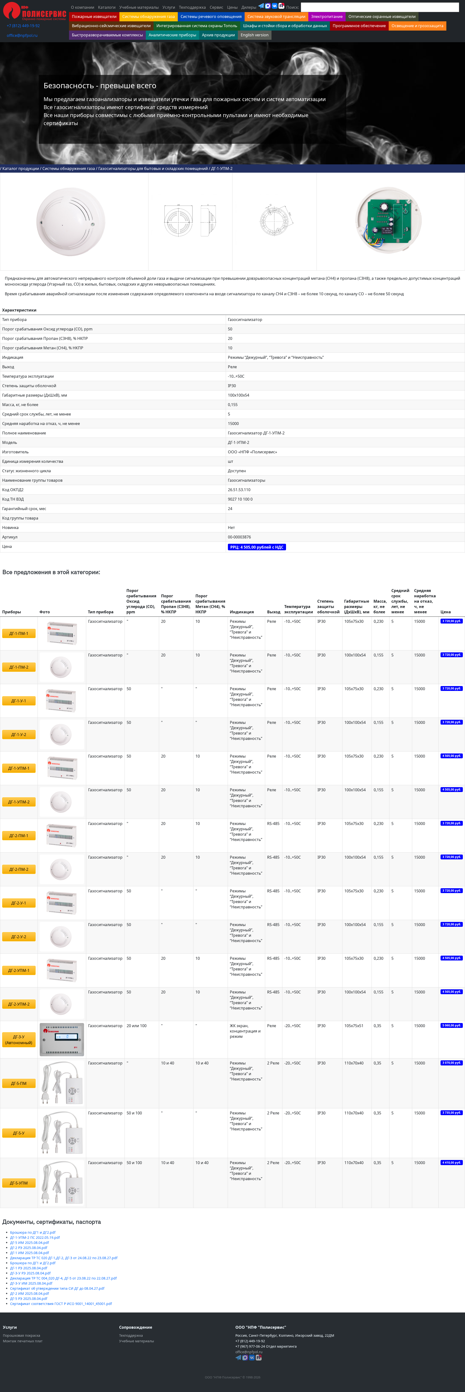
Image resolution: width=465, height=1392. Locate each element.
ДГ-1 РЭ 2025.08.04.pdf (28, 1268)
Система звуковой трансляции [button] (276, 16)
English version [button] (255, 35)
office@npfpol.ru (22, 35)
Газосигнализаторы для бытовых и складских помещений (153, 168)
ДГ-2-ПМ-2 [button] (18, 869)
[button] (62, 633)
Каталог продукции (20, 168)
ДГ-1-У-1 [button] (18, 701)
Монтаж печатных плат (23, 1341)
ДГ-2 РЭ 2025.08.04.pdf (28, 1247)
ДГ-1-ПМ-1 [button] (18, 633)
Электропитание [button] (327, 16)
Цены (232, 7)
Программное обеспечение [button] (359, 25)
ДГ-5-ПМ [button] (19, 1083)
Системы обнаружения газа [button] (148, 16)
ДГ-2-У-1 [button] (18, 903)
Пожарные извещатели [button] (94, 16)
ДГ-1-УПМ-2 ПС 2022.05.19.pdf (35, 1237)
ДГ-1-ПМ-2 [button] (18, 667)
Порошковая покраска (21, 1335)
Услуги (169, 7)
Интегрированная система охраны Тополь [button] (196, 25)
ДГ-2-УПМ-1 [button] (19, 970)
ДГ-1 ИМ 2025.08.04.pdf (29, 1252)
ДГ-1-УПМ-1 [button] (19, 768)
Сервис (216, 7)
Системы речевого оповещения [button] (211, 16)
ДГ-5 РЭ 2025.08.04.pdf (28, 1298)
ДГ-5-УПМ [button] (19, 1183)
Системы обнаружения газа (68, 168)
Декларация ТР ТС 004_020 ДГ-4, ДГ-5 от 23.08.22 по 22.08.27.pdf (63, 1278)
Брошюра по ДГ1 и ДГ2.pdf (32, 1232)
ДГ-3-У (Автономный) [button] (18, 1039)
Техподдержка (192, 7)
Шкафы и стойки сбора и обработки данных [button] (285, 25)
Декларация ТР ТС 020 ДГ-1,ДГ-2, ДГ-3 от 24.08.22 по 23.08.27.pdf (63, 1258)
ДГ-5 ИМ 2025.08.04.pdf (29, 1242)
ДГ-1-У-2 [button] (18, 734)
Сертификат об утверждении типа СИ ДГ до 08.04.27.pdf (57, 1288)
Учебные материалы (139, 7)
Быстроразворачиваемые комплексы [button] (107, 35)
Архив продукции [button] (218, 35)
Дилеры (248, 7)
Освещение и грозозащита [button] (417, 25)
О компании (82, 7)
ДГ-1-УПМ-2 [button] (19, 802)
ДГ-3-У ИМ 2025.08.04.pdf (31, 1283)
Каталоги (107, 7)
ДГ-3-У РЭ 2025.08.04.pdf (30, 1273)
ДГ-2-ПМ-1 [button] (18, 835)
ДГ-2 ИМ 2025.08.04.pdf (29, 1293)
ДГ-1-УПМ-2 (221, 168)
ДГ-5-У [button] (18, 1133)
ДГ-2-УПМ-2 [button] (19, 1004)
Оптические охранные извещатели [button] (382, 16)
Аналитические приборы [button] (172, 35)
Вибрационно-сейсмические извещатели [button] (111, 25)
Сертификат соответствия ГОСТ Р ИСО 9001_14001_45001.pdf (61, 1303)
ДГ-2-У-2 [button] (18, 936)
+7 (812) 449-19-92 (23, 25)
